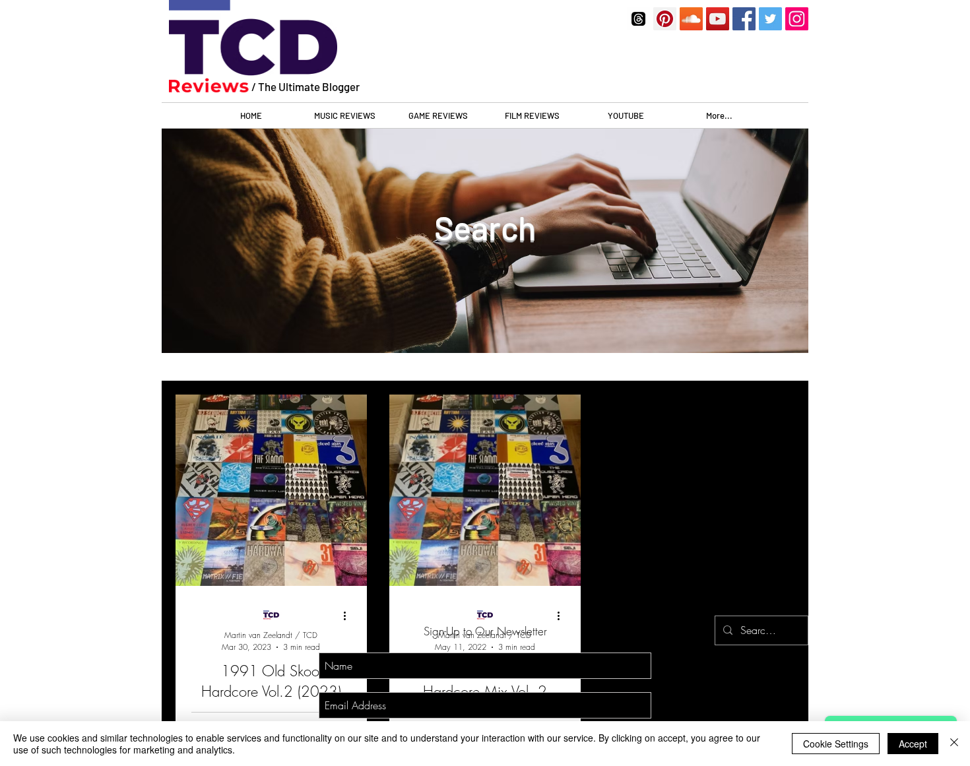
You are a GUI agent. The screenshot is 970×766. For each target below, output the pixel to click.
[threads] (638, 18)
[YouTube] (717, 18)
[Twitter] (770, 18)
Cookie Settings (835, 743)
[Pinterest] (664, 18)
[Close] (954, 743)
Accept (913, 743)
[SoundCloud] (691, 18)
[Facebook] (744, 18)
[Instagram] (796, 18)
